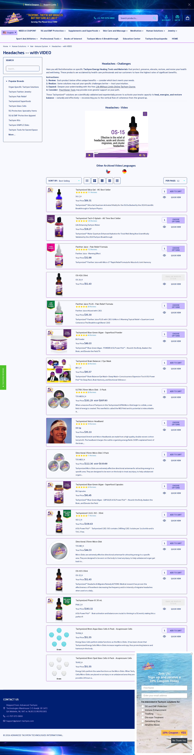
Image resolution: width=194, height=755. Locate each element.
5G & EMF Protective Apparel (22, 115)
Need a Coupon (32, 4)
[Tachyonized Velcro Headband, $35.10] (59, 430)
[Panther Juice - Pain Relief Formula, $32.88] (59, 256)
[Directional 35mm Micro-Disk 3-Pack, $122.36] (59, 462)
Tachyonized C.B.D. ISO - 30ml (89, 513)
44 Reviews (91, 335)
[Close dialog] (191, 653)
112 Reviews (92, 249)
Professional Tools (50, 38)
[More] (64, 30)
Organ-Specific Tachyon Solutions (24, 86)
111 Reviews (92, 192)
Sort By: (53, 180)
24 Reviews (91, 487)
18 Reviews (91, 424)
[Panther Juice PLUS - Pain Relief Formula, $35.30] (59, 313)
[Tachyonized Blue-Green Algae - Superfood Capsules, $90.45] (59, 494)
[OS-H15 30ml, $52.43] (59, 580)
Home (5, 46)
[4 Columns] (109, 180)
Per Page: (171, 180)
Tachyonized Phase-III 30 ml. (89, 600)
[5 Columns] (117, 180)
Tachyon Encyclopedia (156, 38)
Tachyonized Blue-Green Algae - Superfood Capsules (99, 484)
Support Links (49, 4)
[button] (3, 377)
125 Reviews (92, 221)
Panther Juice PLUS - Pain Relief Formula (94, 303)
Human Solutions (154, 30)
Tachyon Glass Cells (17, 105)
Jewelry (171, 30)
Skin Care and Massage (114, 30)
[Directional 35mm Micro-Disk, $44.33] (59, 551)
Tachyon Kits (14, 120)
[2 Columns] (94, 180)
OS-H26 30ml (82, 275)
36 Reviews (91, 364)
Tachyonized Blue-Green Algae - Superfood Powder (99, 332)
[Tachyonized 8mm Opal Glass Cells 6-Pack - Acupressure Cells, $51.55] (59, 667)
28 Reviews (91, 306)
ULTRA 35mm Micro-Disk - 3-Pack (91, 389)
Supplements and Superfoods (83, 30)
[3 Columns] (102, 180)
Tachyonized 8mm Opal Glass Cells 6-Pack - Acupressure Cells (104, 658)
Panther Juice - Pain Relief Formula (92, 246)
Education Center (131, 38)
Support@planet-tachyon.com (20, 720)
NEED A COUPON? (27, 30)
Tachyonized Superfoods (20, 101)
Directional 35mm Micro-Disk (89, 541)
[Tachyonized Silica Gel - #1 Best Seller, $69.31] (59, 199)
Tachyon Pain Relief (18, 96)
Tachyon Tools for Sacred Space (23, 129)
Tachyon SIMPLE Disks (19, 125)
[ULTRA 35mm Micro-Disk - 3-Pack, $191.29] (59, 399)
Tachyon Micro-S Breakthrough (102, 38)
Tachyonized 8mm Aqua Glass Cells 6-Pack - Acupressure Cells (104, 628)
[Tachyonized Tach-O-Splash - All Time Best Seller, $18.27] (59, 227)
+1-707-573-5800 (14, 716)
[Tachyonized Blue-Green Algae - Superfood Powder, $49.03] (59, 342)
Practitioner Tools (67, 89)
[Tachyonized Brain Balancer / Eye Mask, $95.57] (59, 370)
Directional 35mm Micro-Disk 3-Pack (92, 452)
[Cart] (187, 18)
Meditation (135, 30)
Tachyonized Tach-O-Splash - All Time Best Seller (98, 218)
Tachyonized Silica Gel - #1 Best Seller (93, 189)
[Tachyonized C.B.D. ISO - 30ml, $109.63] (59, 522)
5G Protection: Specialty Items (23, 110)
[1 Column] (87, 180)
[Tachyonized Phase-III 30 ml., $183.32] (59, 609)
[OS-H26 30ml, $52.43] (59, 285)
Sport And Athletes (26, 38)
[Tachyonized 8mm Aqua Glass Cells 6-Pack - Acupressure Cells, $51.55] (59, 638)
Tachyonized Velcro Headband (89, 421)
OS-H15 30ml (82, 570)
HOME (175, 38)
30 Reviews (91, 392)
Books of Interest (73, 38)
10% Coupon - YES (174, 732)
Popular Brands (16, 81)
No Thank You (179, 740)
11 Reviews (91, 455)
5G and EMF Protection (52, 30)
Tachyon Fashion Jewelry (20, 91)
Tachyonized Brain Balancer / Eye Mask (93, 361)
